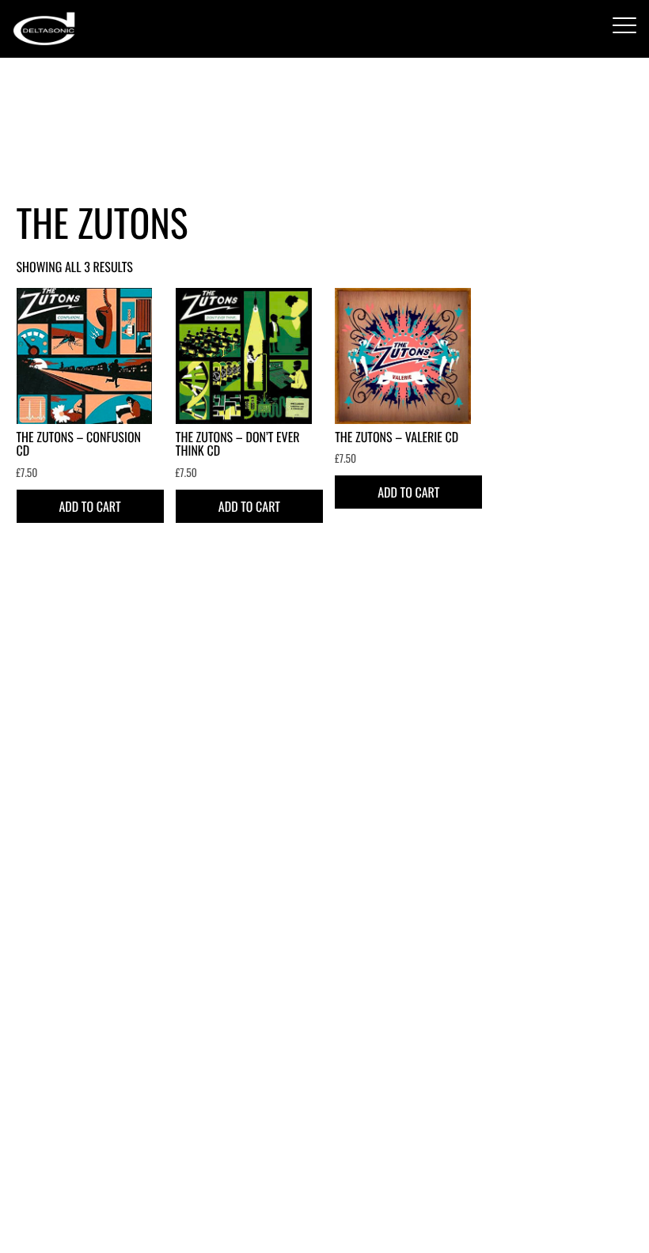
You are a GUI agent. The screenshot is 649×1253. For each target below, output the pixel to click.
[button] (90, 506)
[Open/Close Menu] (624, 26)
